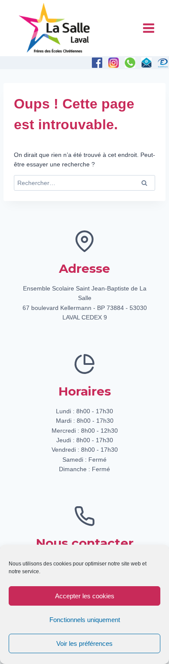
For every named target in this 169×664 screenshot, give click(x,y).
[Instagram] (113, 63)
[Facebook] (97, 63)
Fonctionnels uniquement (84, 619)
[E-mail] (146, 63)
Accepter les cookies (84, 596)
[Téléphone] (130, 63)
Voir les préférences (84, 643)
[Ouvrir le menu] (148, 28)
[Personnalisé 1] (163, 63)
